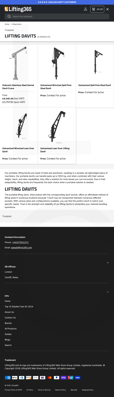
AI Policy (30, 390)
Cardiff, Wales (11, 277)
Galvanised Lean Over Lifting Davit (54, 150)
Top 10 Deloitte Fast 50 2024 (19, 306)
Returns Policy (60, 390)
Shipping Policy (87, 390)
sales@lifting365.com (21, 247)
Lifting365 (14, 385)
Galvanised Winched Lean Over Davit (18, 150)
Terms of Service (44, 390)
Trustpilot (6, 216)
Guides (8, 334)
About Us (9, 312)
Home (7, 301)
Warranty (74, 390)
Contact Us (10, 317)
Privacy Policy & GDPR (13, 390)
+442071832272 (20, 242)
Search (8, 345)
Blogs (7, 339)
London (8, 272)
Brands (8, 323)
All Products (10, 328)
